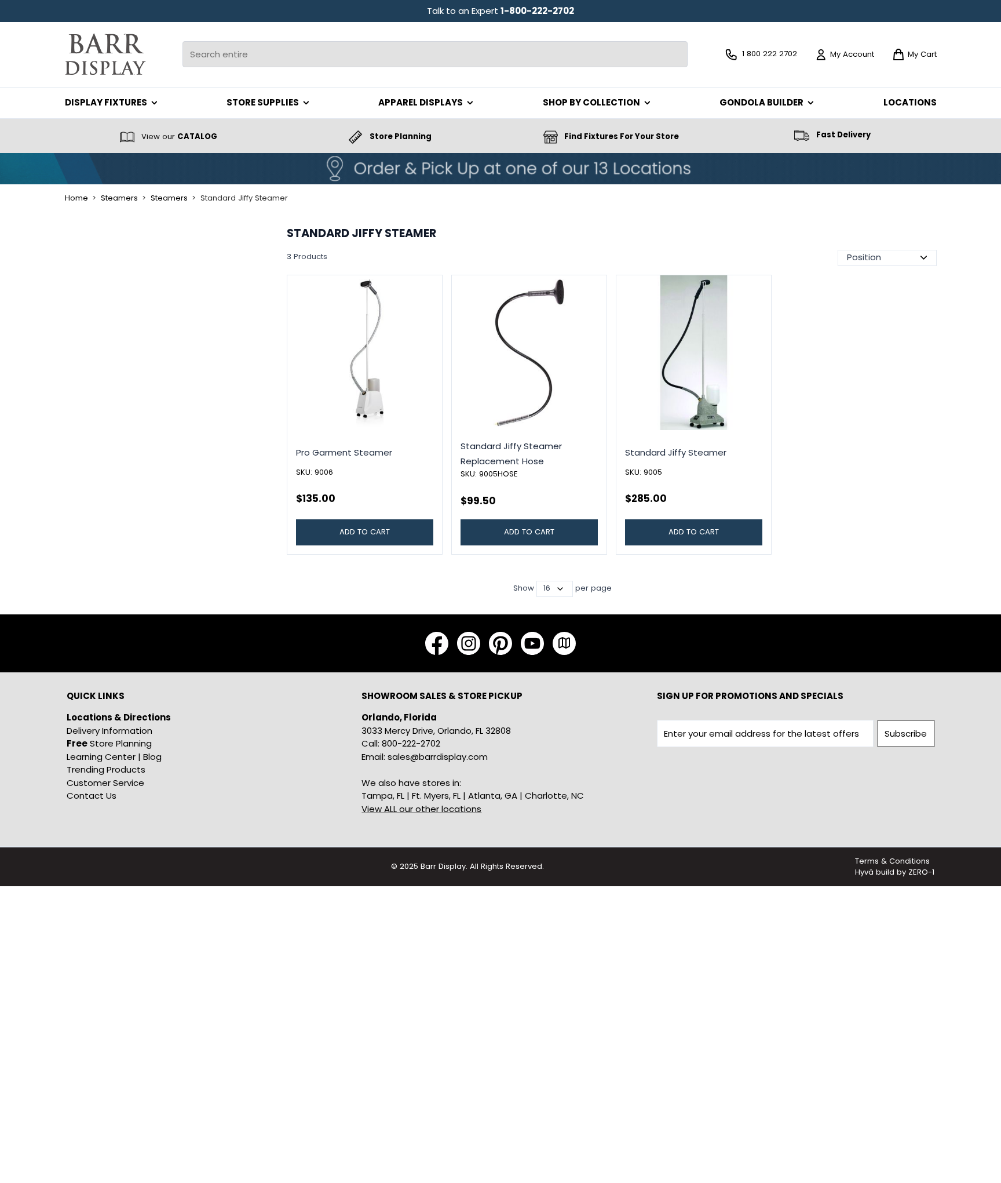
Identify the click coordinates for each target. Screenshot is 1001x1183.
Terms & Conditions (892, 861)
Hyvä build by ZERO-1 (894, 872)
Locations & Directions (119, 717)
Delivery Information (109, 731)
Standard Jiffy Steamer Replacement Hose (511, 453)
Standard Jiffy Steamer (244, 198)
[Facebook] (436, 643)
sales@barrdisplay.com (438, 757)
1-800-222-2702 (537, 11)
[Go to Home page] (105, 54)
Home (76, 198)
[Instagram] (468, 643)
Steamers (119, 198)
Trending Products (106, 769)
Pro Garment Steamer (344, 452)
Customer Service (105, 783)
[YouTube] (532, 643)
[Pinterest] (500, 643)
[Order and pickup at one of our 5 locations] (500, 168)
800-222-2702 (411, 743)
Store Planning (109, 743)
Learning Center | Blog (114, 757)
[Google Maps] (564, 643)
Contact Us (91, 795)
